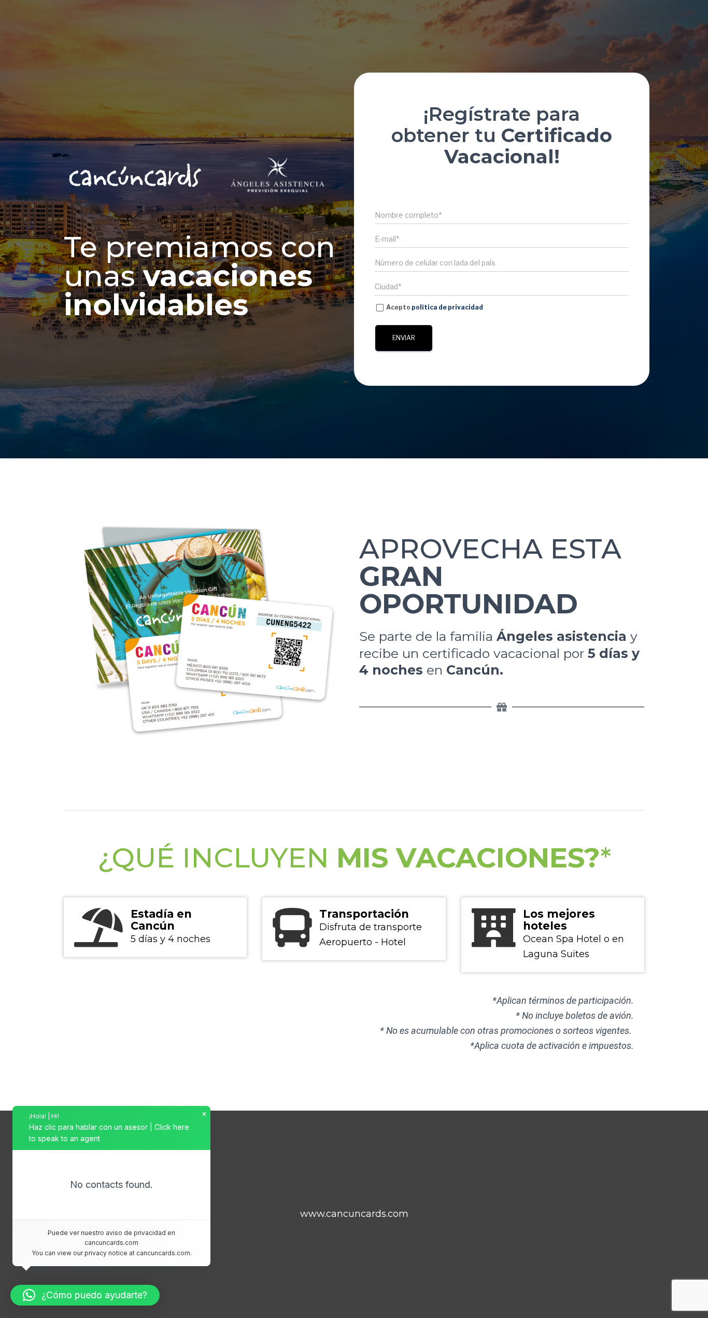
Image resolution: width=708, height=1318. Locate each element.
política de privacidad (447, 307)
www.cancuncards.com (354, 1213)
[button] (85, 1295)
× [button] (204, 1114)
